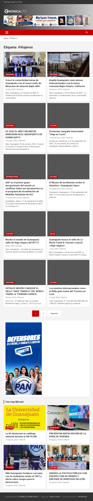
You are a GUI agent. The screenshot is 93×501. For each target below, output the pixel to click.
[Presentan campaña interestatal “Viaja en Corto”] (68, 115)
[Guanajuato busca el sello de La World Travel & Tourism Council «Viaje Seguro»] (68, 223)
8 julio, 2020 (9, 246)
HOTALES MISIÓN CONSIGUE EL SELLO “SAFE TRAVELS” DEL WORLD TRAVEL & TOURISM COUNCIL (24, 291)
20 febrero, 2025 (55, 89)
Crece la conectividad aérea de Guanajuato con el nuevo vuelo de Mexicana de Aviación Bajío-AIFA (23, 83)
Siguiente (54, 313)
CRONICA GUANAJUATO (28, 497)
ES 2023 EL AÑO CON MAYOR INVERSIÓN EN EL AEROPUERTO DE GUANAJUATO (23, 134)
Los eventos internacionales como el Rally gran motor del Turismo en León (67, 291)
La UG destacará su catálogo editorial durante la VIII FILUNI (21, 435)
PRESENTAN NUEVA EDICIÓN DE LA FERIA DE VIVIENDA (67, 435)
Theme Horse (54, 497)
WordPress (82, 497)
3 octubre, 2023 (11, 141)
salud (52, 234)
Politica (9, 467)
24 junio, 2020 (10, 297)
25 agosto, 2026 (11, 440)
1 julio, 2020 (53, 249)
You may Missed (14, 401)
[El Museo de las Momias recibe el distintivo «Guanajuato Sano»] (68, 166)
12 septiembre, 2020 (57, 138)
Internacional (12, 177)
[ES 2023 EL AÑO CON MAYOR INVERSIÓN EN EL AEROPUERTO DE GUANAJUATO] (25, 115)
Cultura (53, 125)
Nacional (10, 74)
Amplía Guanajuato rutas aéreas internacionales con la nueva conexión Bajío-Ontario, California (67, 83)
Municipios (54, 428)
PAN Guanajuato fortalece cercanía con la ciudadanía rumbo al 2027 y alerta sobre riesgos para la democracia (23, 478)
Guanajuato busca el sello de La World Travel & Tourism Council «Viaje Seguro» (66, 242)
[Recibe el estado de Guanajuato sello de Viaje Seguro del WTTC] (25, 223)
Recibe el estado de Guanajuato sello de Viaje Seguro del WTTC (22, 241)
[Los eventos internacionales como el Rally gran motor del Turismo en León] (68, 272)
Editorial (20, 89)
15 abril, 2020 (54, 297)
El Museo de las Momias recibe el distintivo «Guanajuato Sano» (67, 184)
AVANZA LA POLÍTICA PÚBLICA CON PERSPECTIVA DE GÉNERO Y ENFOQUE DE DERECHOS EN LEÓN (68, 476)
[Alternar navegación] (7, 32)
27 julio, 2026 (10, 89)
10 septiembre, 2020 (57, 189)
